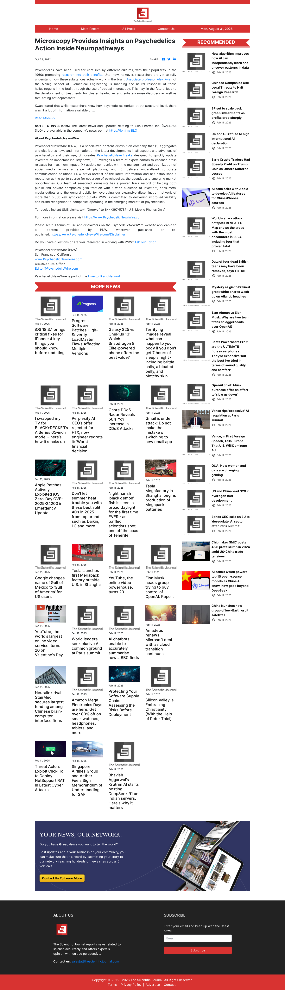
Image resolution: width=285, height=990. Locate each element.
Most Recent (90, 29)
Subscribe (198, 950)
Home (53, 29)
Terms (112, 985)
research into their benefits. (82, 75)
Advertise (153, 985)
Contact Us (166, 29)
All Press (128, 29)
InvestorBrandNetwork (104, 276)
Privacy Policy (131, 985)
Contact (170, 985)
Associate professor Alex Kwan (149, 79)
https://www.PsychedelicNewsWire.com (113, 217)
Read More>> (45, 118)
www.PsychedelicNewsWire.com (58, 259)
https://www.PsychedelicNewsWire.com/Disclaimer (88, 234)
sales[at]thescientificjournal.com (95, 961)
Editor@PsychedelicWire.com (56, 268)
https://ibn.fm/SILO (123, 130)
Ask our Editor (145, 242)
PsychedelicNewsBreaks (114, 155)
